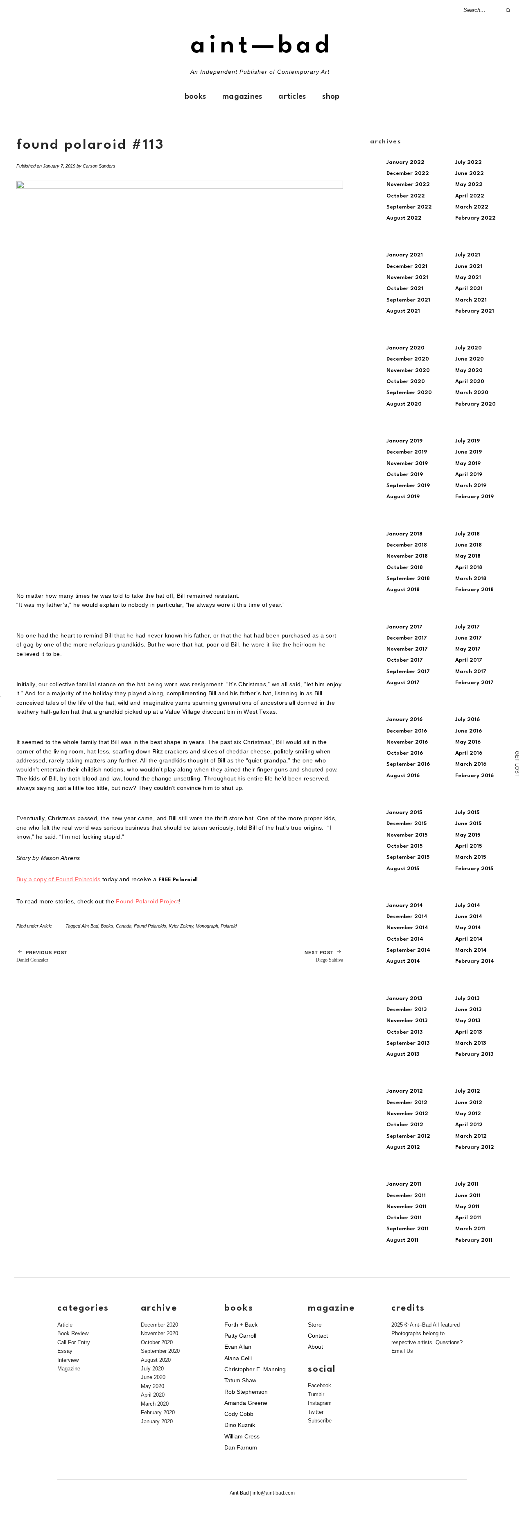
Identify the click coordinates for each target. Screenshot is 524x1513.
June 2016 (468, 731)
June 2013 (468, 1009)
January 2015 (404, 812)
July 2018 (467, 534)
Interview (68, 1360)
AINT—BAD (262, 46)
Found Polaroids (150, 925)
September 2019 (408, 485)
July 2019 (467, 441)
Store (315, 1324)
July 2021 (467, 255)
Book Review (72, 1333)
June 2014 (468, 916)
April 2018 (468, 567)
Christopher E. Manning (255, 1369)
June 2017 (468, 638)
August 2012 (403, 1147)
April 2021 (469, 288)
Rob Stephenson (246, 1391)
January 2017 (404, 627)
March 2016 (470, 764)
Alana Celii (238, 1358)
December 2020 (407, 359)
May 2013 (467, 1020)
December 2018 (406, 545)
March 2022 (471, 207)
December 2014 (406, 916)
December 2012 (406, 1102)
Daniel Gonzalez (42, 956)
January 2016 (404, 719)
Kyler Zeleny (181, 925)
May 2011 (467, 1206)
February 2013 (474, 1054)
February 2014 (474, 961)
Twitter (315, 1412)
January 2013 (404, 998)
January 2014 (404, 905)
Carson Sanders (99, 165)
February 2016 (474, 775)
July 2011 (467, 1184)
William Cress (242, 1436)
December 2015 (406, 823)
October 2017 (404, 660)
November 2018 (407, 556)
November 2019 (407, 463)
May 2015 (467, 835)
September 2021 (408, 300)
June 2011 (468, 1195)
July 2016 (467, 719)
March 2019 (470, 485)
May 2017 (468, 649)
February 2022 (475, 218)
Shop (330, 96)
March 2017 (470, 671)
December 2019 (406, 452)
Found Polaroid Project (147, 901)
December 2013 (406, 1009)
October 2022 (405, 196)
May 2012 (468, 1113)
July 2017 (467, 627)
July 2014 (467, 905)
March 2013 (470, 1043)
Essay (64, 1351)
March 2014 (471, 950)
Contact (318, 1335)
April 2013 (468, 1032)
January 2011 (403, 1184)
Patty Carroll (240, 1335)
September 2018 (408, 578)
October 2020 (405, 381)
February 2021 (474, 311)
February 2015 (474, 868)
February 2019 (474, 496)
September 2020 (409, 392)
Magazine (68, 1369)
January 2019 (404, 441)
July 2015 (467, 812)
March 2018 (470, 578)
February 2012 (474, 1147)
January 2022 (405, 162)
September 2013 (407, 1043)
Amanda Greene (245, 1403)
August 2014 (403, 961)
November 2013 (406, 1020)
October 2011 (404, 1217)
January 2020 (405, 348)
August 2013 (402, 1054)
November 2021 (407, 277)
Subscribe (320, 1421)
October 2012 (404, 1124)
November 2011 (406, 1206)
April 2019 (468, 474)
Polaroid (229, 925)
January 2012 (404, 1091)
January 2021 (404, 255)
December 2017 (406, 638)
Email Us (402, 1351)
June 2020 (469, 359)
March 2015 (470, 857)
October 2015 (404, 846)
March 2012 (471, 1136)
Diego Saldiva (324, 956)
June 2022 (469, 173)
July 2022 (468, 162)
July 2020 (468, 348)
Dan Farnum (240, 1447)
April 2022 (469, 196)
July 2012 (467, 1091)
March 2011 (470, 1229)
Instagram (320, 1403)
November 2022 (408, 184)
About (315, 1346)
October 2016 (404, 753)
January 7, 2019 (59, 165)
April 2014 (469, 939)
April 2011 (468, 1217)
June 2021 (468, 266)
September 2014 (408, 950)
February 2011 (473, 1240)
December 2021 (406, 266)
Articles (292, 96)
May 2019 (468, 463)
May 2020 (469, 370)
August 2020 (404, 404)
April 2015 (468, 846)
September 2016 (408, 764)
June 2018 (468, 545)
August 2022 (404, 218)
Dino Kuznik (239, 1425)
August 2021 (403, 311)
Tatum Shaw (240, 1380)
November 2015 (406, 835)
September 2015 (407, 857)
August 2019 (403, 496)
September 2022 (409, 207)
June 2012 (468, 1102)
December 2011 (406, 1195)
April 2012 (469, 1124)
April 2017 (468, 660)
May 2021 (468, 277)
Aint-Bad (89, 925)
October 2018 (404, 567)
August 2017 (403, 682)
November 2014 (407, 927)
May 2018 (468, 556)
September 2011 (407, 1229)
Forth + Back (240, 1324)
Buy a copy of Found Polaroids (58, 879)
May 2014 (468, 927)
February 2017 (474, 682)
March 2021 (471, 300)
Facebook (319, 1385)
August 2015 (402, 868)
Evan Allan (237, 1346)
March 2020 (471, 392)
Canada (123, 925)
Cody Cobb (238, 1414)
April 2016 (468, 753)
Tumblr (316, 1394)
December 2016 (406, 731)
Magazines (242, 96)
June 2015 (468, 823)
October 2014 (404, 939)
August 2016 (403, 775)
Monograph (207, 925)
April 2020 (469, 381)
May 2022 (469, 184)
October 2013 (404, 1032)
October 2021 (404, 288)
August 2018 (403, 589)
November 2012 (407, 1113)
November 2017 (407, 649)
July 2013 (467, 998)
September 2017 (408, 671)
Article (46, 925)
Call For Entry (73, 1342)
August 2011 (402, 1240)
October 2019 (404, 474)
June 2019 (468, 452)
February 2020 (475, 404)
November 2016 (407, 742)
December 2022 (407, 173)
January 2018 (404, 534)
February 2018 (474, 589)
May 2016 (468, 742)
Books (195, 96)
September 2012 (408, 1136)
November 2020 (408, 370)
